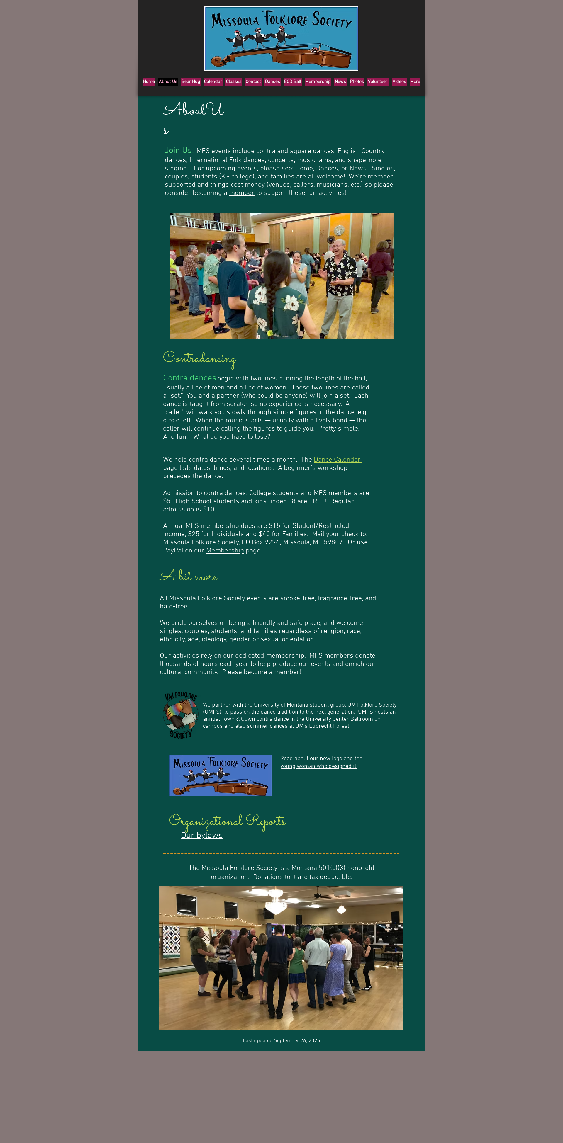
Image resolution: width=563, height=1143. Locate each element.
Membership (225, 551)
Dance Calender (338, 460)
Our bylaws (202, 835)
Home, (304, 168)
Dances (327, 168)
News (358, 168)
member (242, 193)
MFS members (335, 493)
